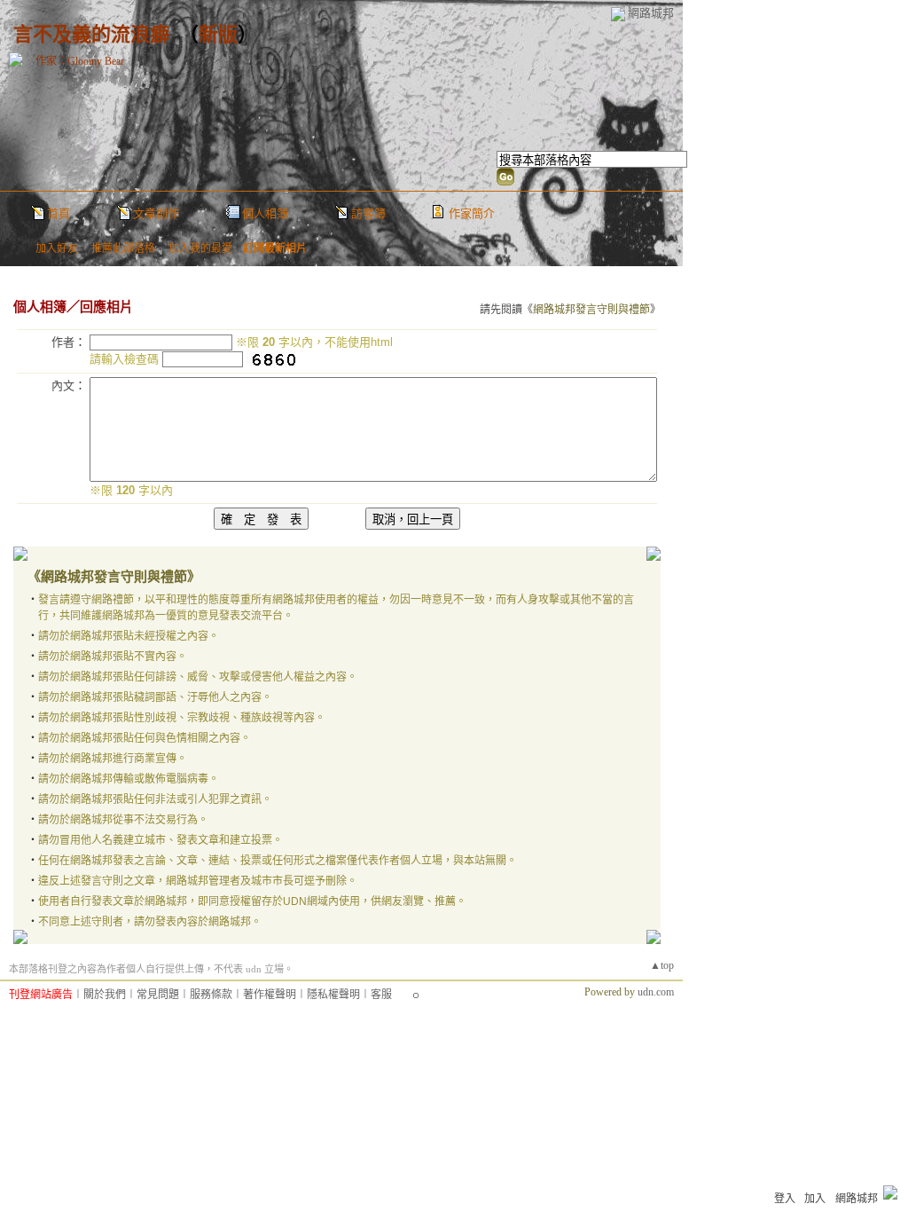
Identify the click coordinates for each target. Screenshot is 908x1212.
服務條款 (211, 994)
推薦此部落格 (123, 248)
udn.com (656, 992)
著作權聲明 (269, 994)
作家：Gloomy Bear (79, 61)
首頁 (58, 213)
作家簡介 (472, 213)
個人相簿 (265, 213)
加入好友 (56, 248)
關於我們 (104, 994)
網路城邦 (651, 13)
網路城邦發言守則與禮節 (591, 309)
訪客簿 (368, 213)
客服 (381, 994)
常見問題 (158, 994)
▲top (662, 965)
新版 (218, 34)
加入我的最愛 (200, 248)
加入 (815, 1198)
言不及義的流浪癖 (91, 34)
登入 (784, 1198)
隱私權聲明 (333, 994)
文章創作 (156, 213)
